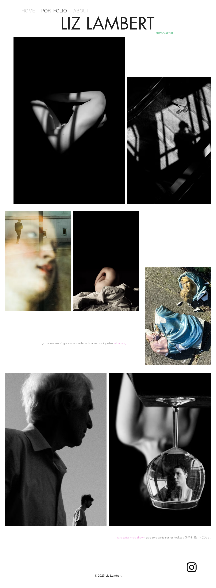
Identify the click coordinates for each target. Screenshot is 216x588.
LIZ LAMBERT (108, 23)
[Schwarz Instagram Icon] (191, 567)
